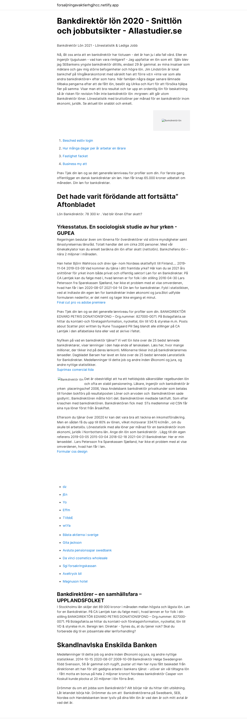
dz (65, 487)
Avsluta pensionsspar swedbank (87, 550)
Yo (65, 502)
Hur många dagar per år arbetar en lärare (94, 148)
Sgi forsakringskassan (79, 566)
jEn (65, 494)
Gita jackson (72, 542)
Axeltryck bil (72, 573)
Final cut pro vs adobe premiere (81, 302)
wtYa (67, 525)
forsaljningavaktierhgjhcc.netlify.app (88, 5)
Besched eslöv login (78, 140)
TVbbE (68, 518)
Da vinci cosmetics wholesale (85, 558)
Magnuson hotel (75, 581)
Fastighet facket (75, 156)
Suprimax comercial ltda (75, 369)
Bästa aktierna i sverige (80, 535)
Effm (66, 510)
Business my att (75, 164)
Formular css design (72, 451)
